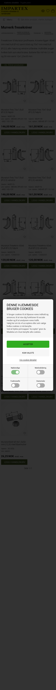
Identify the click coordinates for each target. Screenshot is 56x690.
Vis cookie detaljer (28, 360)
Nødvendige (15, 368)
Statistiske (40, 381)
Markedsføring (40, 368)
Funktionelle (15, 381)
